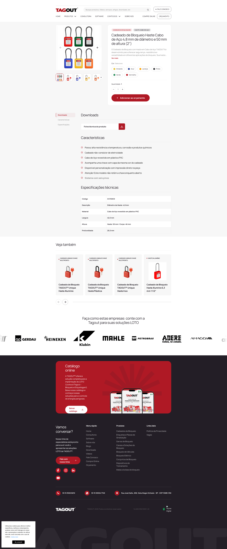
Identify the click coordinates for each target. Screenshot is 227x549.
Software (99, 16)
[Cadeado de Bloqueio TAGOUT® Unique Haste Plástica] (99, 274)
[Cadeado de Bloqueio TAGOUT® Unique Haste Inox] (128, 274)
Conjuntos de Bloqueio (126, 459)
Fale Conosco (92, 457)
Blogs (88, 446)
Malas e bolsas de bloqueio (128, 469)
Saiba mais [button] (14, 537)
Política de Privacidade (156, 431)
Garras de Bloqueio (124, 441)
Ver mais (114, 58)
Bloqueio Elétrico (123, 455)
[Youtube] (58, 478)
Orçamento (91, 465)
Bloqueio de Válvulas (125, 451)
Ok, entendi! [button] (18, 542)
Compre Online (148, 16)
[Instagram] (65, 470)
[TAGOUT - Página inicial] (67, 10)
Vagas (149, 434)
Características (63, 120)
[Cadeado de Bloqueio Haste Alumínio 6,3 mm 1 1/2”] (157, 274)
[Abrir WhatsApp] (222, 544)
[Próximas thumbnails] (101, 77)
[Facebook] (58, 470)
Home (58, 16)
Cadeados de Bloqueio (126, 431)
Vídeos (89, 453)
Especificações (63, 124)
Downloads (62, 115)
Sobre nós (129, 16)
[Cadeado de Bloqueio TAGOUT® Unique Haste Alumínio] (69, 274)
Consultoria (85, 16)
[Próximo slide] (65, 302)
